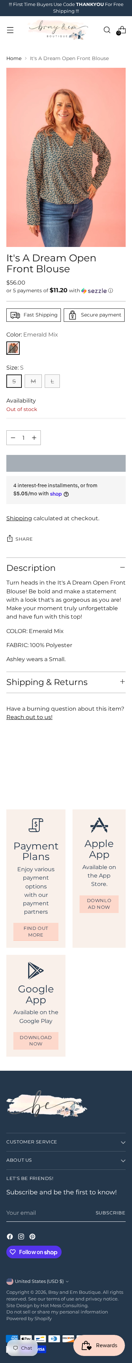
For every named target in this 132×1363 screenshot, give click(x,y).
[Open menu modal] (10, 29)
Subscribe (111, 1212)
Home (13, 58)
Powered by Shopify (29, 1318)
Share (24, 539)
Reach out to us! (29, 716)
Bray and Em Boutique (74, 1292)
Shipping (19, 518)
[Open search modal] (107, 29)
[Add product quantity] (34, 438)
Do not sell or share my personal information (57, 1312)
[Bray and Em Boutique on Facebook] (10, 1237)
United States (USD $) (39, 1281)
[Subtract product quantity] (13, 438)
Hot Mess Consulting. (64, 1305)
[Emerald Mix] (13, 348)
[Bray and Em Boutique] (58, 30)
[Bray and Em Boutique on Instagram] (22, 1237)
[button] (66, 290)
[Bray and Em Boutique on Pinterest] (33, 1237)
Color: (32, 334)
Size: (15, 367)
